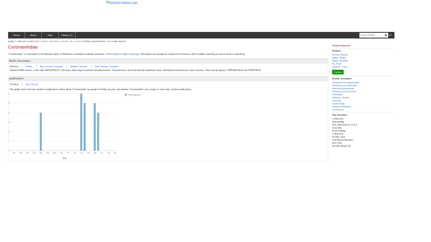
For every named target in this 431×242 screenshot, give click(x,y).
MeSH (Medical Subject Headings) (122, 54)
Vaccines (336, 100)
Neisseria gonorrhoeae (343, 88)
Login (11, 41)
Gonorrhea (337, 94)
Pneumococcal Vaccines (344, 91)
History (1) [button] (67, 35)
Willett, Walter (339, 57)
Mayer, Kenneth (339, 60)
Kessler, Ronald (339, 54)
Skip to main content (14, 4)
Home (16, 35)
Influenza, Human (340, 97)
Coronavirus (338, 109)
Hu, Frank (337, 64)
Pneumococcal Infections (344, 85)
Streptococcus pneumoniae (345, 82)
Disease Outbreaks (341, 106)
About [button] (33, 35)
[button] (390, 35)
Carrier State (338, 103)
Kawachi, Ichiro (339, 67)
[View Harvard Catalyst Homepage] (121, 2)
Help (50, 35)
